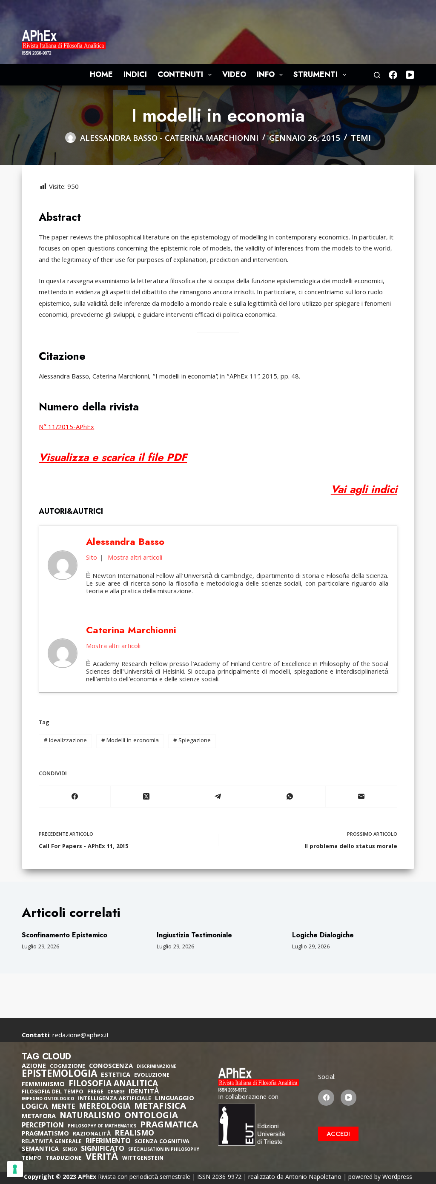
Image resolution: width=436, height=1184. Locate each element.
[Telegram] (218, 797)
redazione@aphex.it (80, 1036)
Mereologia (104, 1107)
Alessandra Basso (119, 139)
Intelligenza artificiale (114, 1099)
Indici (135, 74)
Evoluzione (151, 1076)
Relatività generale (52, 1142)
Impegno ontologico (48, 1099)
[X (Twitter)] (146, 797)
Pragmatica (169, 1125)
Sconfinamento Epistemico (64, 935)
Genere (116, 1092)
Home (101, 74)
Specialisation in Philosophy (163, 1150)
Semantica (40, 1149)
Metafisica (160, 1107)
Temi (361, 139)
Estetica (115, 1075)
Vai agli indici (364, 489)
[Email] (361, 797)
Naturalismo (90, 1116)
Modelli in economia (130, 741)
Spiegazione (192, 741)
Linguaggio (174, 1099)
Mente (63, 1107)
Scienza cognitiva (162, 1142)
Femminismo (43, 1085)
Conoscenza (111, 1066)
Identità (144, 1092)
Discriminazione (156, 1067)
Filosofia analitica (113, 1084)
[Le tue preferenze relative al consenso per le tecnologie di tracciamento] (15, 1169)
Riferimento (108, 1142)
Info (266, 74)
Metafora (39, 1116)
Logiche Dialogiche (323, 935)
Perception (43, 1126)
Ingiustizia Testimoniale (194, 935)
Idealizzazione (65, 741)
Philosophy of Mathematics (102, 1126)
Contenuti (180, 74)
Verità (102, 1158)
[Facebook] (393, 75)
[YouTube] (410, 75)
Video (234, 74)
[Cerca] (377, 75)
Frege (95, 1092)
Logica (35, 1107)
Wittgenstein (143, 1158)
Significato (102, 1149)
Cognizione (67, 1067)
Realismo (134, 1134)
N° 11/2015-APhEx (66, 427)
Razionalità (92, 1134)
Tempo (32, 1158)
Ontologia (151, 1116)
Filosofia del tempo (52, 1092)
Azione (34, 1066)
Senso (70, 1150)
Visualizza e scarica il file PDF (113, 457)
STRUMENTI (315, 74)
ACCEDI (338, 1133)
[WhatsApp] (290, 797)
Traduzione (64, 1158)
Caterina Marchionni (211, 139)
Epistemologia (59, 1075)
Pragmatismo (45, 1134)
